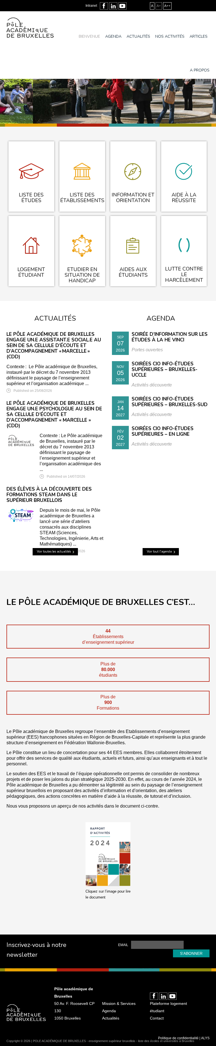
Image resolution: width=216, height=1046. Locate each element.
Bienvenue (89, 36)
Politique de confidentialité (178, 1038)
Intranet (91, 6)
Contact (157, 1018)
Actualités (138, 36)
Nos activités (169, 36)
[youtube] (122, 6)
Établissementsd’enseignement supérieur (108, 637)
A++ (167, 6)
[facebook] (104, 6)
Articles (199, 36)
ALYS (205, 1038)
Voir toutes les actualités (54, 551)
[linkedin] (113, 6)
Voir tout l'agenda (159, 551)
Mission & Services (119, 1003)
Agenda (113, 36)
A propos (200, 70)
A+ (159, 6)
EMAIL (123, 945)
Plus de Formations (108, 702)
